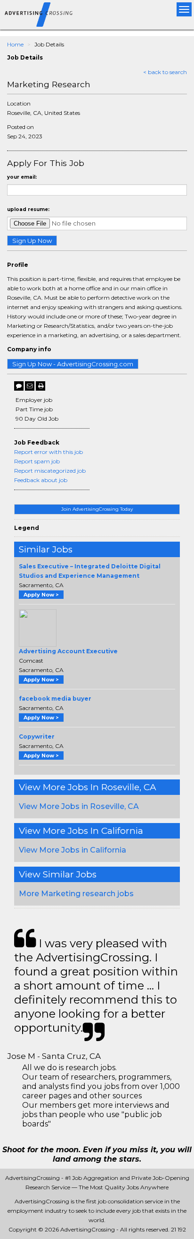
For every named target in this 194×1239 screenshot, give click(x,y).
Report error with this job (48, 451)
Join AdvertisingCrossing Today (97, 509)
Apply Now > (41, 594)
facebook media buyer (55, 698)
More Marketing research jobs (76, 893)
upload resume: (28, 209)
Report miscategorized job (50, 470)
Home (15, 44)
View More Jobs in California (72, 850)
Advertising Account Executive (68, 651)
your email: (22, 177)
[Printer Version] (40, 386)
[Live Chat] (19, 386)
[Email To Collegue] (29, 386)
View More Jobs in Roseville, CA (79, 806)
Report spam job (37, 461)
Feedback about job (40, 480)
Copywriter (37, 736)
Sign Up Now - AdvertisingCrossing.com (72, 364)
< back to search (165, 72)
